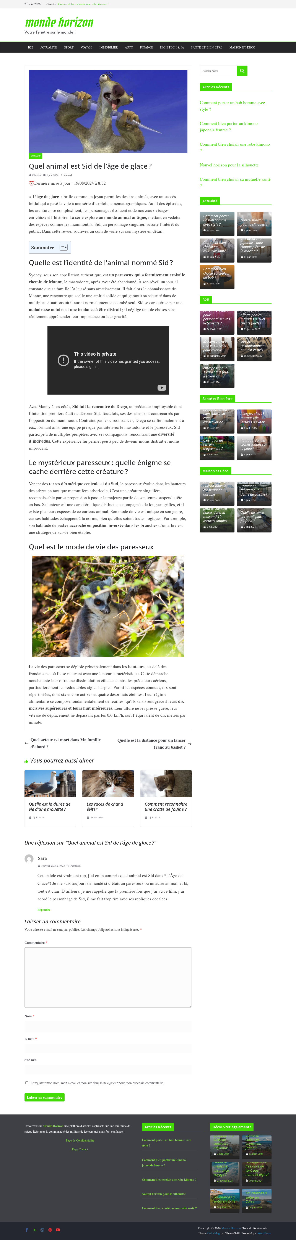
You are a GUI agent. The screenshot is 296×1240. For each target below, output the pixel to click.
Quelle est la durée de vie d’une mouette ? (49, 806)
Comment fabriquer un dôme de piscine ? (254, 490)
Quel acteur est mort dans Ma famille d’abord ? (66, 743)
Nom (29, 1015)
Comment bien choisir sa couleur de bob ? (216, 273)
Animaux (36, 156)
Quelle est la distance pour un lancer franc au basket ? (151, 743)
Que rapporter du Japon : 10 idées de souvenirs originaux (224, 1139)
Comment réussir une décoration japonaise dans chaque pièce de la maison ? (254, 242)
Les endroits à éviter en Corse (256, 1197)
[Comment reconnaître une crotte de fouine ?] (166, 774)
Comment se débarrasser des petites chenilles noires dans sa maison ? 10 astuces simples (215, 510)
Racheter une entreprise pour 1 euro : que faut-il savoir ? (216, 370)
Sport (69, 47)
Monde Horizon (58, 22)
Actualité (48, 47)
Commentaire (35, 942)
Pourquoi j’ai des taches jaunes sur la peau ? (254, 444)
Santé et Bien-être (207, 47)
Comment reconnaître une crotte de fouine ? (166, 806)
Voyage (87, 47)
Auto (129, 47)
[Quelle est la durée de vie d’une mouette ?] (50, 774)
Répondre (43, 909)
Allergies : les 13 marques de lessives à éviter (253, 418)
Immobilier (108, 47)
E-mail (30, 1038)
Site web (30, 1059)
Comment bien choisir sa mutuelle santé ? (215, 247)
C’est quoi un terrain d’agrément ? (213, 444)
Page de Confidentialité (80, 1140)
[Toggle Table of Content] (61, 247)
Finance (146, 47)
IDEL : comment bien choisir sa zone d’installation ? (215, 416)
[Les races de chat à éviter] (108, 774)
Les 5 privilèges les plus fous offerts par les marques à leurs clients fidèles (253, 315)
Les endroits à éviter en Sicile (224, 1199)
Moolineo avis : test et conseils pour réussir (214, 345)
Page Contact (80, 1149)
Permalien (75, 865)
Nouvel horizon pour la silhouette (229, 165)
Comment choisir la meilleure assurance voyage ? (221, 1166)
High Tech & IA (172, 47)
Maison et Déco (242, 47)
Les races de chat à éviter (105, 806)
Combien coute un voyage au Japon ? (253, 1142)
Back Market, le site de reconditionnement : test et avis (253, 343)
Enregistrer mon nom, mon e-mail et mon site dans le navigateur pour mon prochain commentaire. (97, 1082)
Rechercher (242, 70)
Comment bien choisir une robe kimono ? (83, 4)
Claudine (36, 175)
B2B (30, 47)
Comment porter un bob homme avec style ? (216, 220)
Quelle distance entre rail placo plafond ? (252, 517)
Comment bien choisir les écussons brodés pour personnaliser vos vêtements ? (216, 312)
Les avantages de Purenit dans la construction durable (216, 488)
